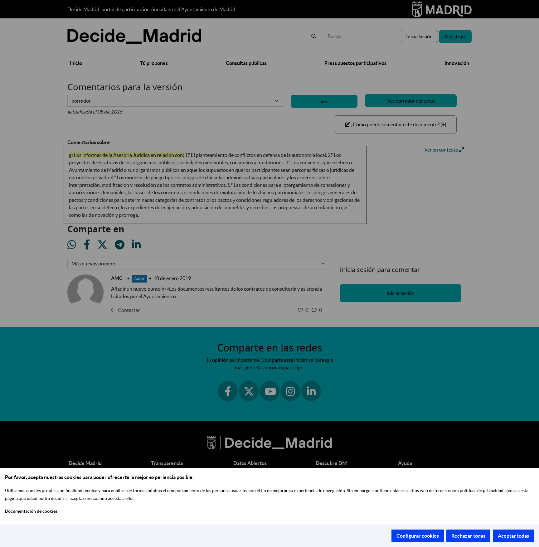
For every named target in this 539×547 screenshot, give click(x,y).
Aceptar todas (513, 536)
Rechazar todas (468, 536)
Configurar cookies (417, 536)
